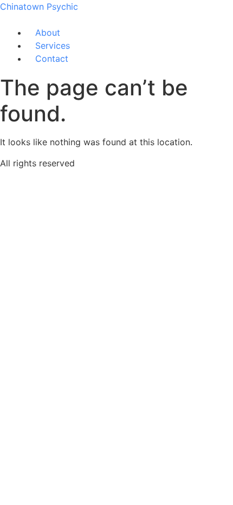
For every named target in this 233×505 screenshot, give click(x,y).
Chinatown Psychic (39, 6)
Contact (51, 58)
